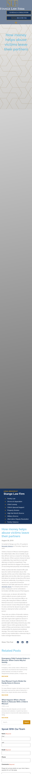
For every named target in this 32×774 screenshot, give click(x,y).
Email (6, 749)
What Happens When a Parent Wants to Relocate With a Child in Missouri (15, 702)
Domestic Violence (7, 546)
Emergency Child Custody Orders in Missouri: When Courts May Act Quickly (16, 660)
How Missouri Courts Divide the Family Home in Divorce (14, 682)
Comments (8, 764)
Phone (4, 757)
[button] (16, 22)
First (3, 736)
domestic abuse (6, 586)
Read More (5, 676)
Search (26, 722)
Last (3, 742)
